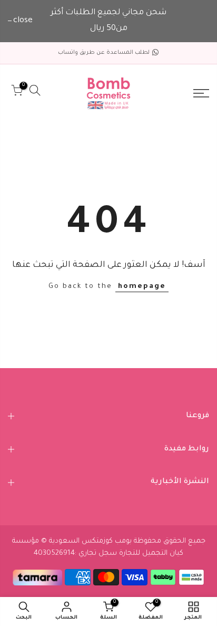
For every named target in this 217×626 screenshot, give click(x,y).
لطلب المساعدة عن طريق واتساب (104, 53)
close (23, 20)
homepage (142, 287)
